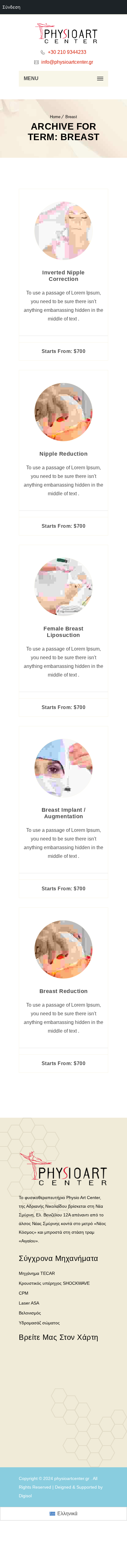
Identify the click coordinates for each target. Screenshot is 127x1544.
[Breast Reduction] (63, 976)
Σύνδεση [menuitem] (11, 7)
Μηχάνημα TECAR (37, 1273)
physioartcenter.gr (72, 1478)
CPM (23, 1293)
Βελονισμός (30, 1312)
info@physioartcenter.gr (66, 62)
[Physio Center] (63, 34)
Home (55, 116)
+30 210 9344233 (66, 52)
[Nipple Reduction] (63, 439)
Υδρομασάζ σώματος (39, 1322)
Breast (71, 116)
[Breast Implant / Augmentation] (63, 795)
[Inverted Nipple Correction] (63, 258)
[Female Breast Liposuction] (63, 614)
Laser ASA (29, 1303)
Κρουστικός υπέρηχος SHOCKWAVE (54, 1283)
